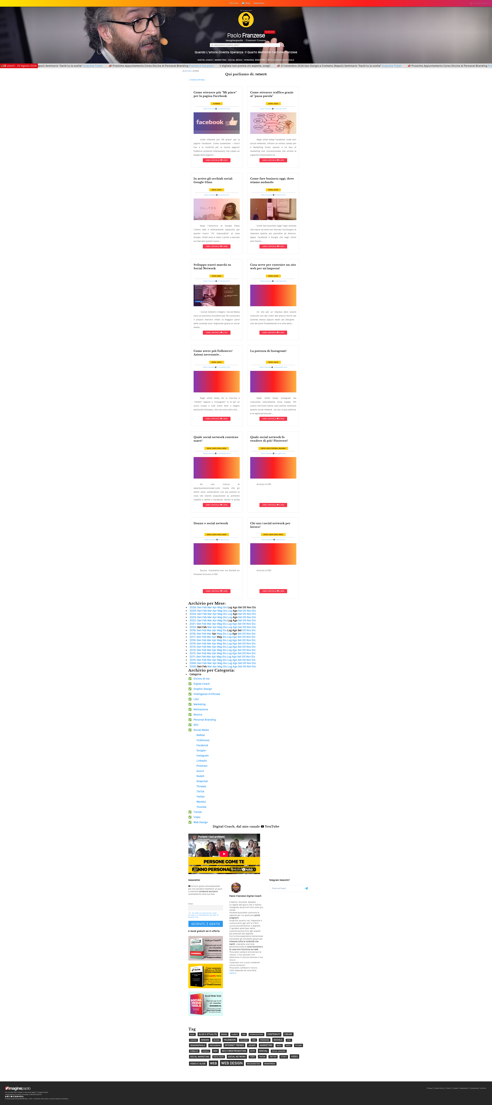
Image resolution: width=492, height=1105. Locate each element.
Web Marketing (253, 1064)
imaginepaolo (197, 1045)
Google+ (201, 750)
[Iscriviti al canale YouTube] (11, 1096)
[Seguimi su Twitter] (19, 1096)
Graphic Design (203, 688)
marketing (266, 1045)
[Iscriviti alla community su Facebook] (6, 1096)
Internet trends (234, 1045)
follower (244, 1040)
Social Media (235, 60)
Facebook (216, 103)
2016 (192, 640)
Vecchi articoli (197, 80)
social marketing (199, 1056)
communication (256, 1034)
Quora (200, 770)
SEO (196, 724)
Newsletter (464, 1088)
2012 (192, 653)
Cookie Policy (439, 1088)
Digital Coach (205, 60)
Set (240, 610)
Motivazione (201, 709)
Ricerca (206, 1051)
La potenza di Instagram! (268, 351)
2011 (192, 656)
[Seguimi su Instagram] (9, 1096)
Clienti (448, 1088)
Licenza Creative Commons (58, 1099)
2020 (193, 627)
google (278, 1039)
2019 (192, 630)
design (205, 1039)
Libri (196, 699)
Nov (249, 610)
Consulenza (474, 1088)
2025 (193, 610)
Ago (234, 623)
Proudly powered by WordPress (16, 1099)
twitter (273, 1057)
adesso (233, 973)
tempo (252, 1057)
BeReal (201, 735)
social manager (278, 1051)
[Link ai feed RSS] (23, 1096)
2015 (192, 643)
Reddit (200, 776)
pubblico (194, 1051)
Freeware (264, 1040)
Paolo (246, 35)
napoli (288, 1045)
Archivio (483, 1088)
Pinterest (202, 765)
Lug (230, 610)
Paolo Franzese (209, 109)
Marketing (220, 60)
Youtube (201, 806)
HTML (289, 1040)
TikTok (200, 791)
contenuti (273, 1034)
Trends (198, 812)
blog (192, 1034)
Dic (254, 610)
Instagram (203, 755)
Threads (201, 786)
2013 (192, 650)
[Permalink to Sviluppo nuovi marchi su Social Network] (217, 305)
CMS (243, 1034)
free (254, 1040)
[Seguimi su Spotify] (17, 1096)
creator (193, 1040)
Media (279, 1045)
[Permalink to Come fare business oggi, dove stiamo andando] (273, 219)
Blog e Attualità (208, 1034)
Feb (204, 607)
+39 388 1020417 (480, 3)
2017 (192, 636)
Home (189, 71)
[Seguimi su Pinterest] (21, 1096)
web (213, 1063)
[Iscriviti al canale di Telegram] (8, 1096)
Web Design (201, 822)
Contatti (455, 1088)
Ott (244, 610)
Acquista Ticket (309, 65)
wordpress (269, 1064)
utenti (284, 1057)
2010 (192, 659)
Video (197, 817)
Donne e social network (211, 523)
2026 (193, 607)
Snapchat (202, 781)
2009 (193, 663)
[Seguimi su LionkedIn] (15, 1096)
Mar (209, 607)
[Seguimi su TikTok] (13, 1096)
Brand (224, 1034)
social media (219, 1057)
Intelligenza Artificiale (281, 60)
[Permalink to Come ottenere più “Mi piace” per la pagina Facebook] (217, 133)
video (294, 1056)
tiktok (262, 1057)
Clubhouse (203, 740)
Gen (199, 607)
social (263, 1050)
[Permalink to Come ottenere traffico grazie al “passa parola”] (273, 133)
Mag (219, 607)
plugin (298, 1045)
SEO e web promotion (234, 1051)
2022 (193, 620)
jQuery (252, 1045)
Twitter (201, 796)
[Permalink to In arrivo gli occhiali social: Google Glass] (217, 219)
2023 (193, 617)
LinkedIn (202, 760)
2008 (193, 666)
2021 (192, 623)
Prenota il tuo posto (118, 65)
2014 (192, 646)
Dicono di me (201, 678)
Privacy (429, 1088)
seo (215, 1051)
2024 (193, 613)
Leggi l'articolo (212, 160)
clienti (235, 1034)
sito (252, 1051)
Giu (225, 607)
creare (288, 1034)
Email (190, 904)
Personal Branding (255, 60)
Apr (215, 607)
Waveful (201, 801)
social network (237, 1056)
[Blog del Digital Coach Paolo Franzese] (246, 26)
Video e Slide (198, 1063)
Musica (198, 714)
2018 (192, 633)
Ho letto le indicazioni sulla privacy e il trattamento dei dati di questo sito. (203, 915)
